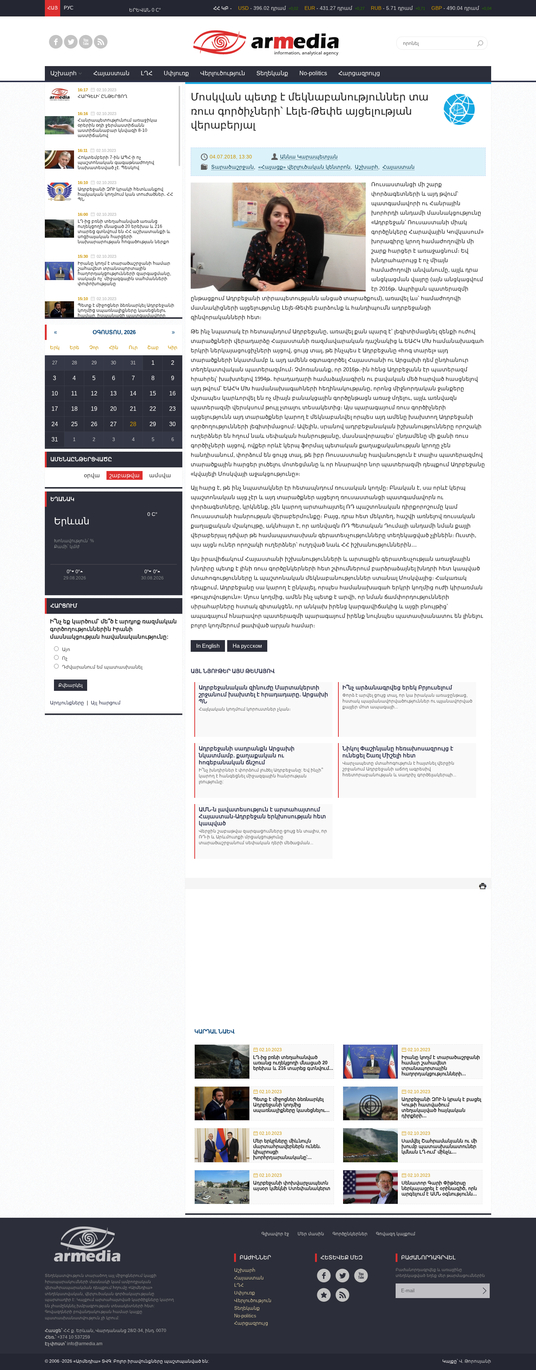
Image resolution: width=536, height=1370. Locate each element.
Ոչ (64, 658)
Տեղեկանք (272, 73)
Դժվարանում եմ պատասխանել (102, 667)
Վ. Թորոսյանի (475, 1361)
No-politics (313, 73)
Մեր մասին (311, 1233)
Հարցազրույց (359, 73)
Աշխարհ (63, 73)
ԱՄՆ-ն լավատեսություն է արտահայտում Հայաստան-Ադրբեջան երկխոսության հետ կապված (262, 816)
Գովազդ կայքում (395, 1233)
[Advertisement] (338, 948)
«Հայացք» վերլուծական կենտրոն (304, 167)
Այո (66, 649)
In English (208, 646)
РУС (68, 8)
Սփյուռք (176, 73)
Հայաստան (111, 73)
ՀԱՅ (52, 8)
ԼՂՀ (146, 73)
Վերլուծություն (222, 73)
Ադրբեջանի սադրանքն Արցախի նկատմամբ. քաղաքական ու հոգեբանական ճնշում (247, 755)
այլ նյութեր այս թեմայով (233, 671)
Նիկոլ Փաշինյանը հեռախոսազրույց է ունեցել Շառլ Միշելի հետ (397, 751)
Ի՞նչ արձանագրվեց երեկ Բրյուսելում (397, 687)
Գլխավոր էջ (275, 1233)
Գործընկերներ (350, 1233)
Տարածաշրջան (232, 167)
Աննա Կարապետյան (309, 157)
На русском (247, 646)
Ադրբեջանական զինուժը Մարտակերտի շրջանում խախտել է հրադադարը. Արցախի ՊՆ (263, 694)
